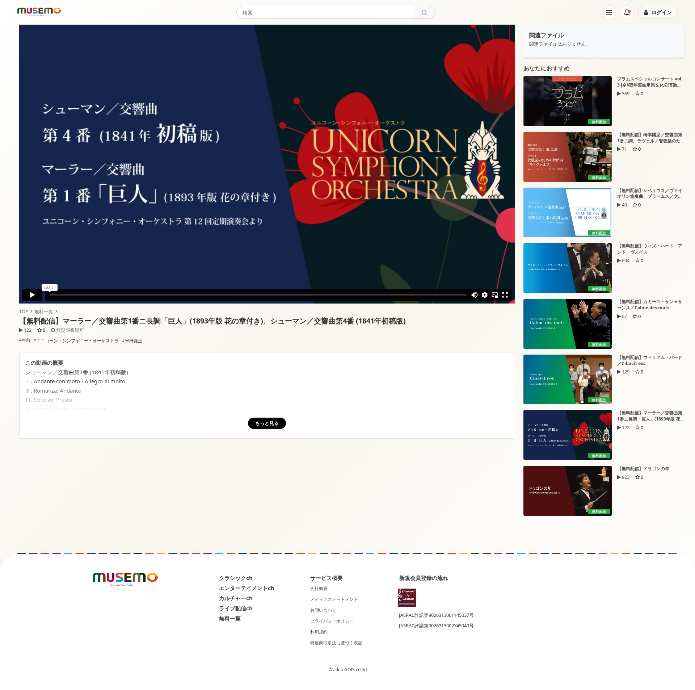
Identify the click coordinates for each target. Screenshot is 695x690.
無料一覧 (43, 311)
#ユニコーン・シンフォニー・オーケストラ (76, 341)
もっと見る (267, 423)
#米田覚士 (132, 341)
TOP (23, 311)
